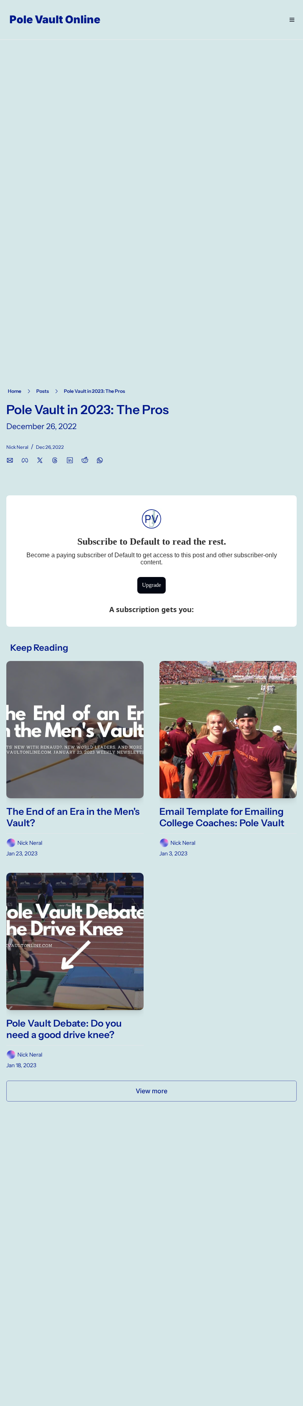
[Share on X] (39, 460)
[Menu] (292, 20)
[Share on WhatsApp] (99, 460)
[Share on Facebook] (24, 460)
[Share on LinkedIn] (69, 460)
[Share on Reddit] (84, 460)
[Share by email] (9, 460)
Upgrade (151, 585)
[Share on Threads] (54, 460)
